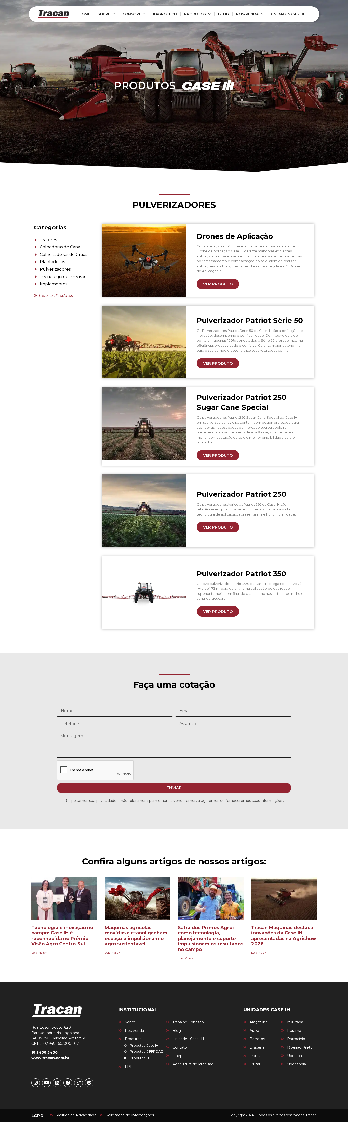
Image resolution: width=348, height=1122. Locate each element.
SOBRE (104, 14)
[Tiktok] (78, 1082)
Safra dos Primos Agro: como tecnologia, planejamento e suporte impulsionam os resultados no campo (210, 938)
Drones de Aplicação (235, 236)
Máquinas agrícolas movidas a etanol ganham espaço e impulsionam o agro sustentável (136, 936)
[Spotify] (89, 1082)
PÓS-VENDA (247, 14)
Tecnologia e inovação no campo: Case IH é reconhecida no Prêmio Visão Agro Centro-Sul (62, 936)
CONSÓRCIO (134, 14)
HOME (84, 14)
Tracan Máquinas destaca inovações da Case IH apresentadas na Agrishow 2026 (283, 936)
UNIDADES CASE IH (288, 14)
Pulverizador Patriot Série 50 (250, 320)
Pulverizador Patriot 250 (241, 494)
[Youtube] (46, 1082)
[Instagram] (35, 1082)
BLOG (223, 14)
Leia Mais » (39, 952)
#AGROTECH (165, 14)
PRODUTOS (195, 14)
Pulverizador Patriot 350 (241, 573)
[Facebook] (67, 1082)
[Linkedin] (57, 1082)
